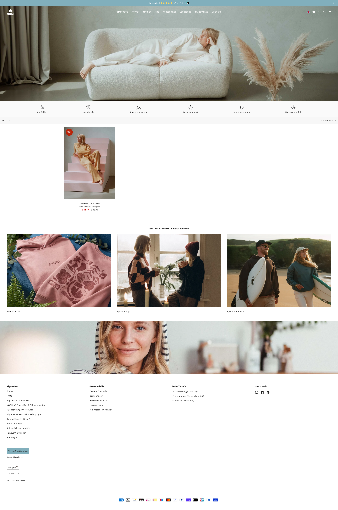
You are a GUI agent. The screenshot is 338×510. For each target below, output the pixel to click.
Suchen (10, 391)
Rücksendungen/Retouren (20, 409)
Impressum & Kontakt (18, 400)
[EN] (308, 12)
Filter (5, 120)
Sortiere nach (327, 120)
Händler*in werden (16, 433)
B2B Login (12, 437)
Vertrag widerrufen (18, 451)
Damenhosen (96, 396)
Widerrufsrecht (14, 423)
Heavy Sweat (13, 312)
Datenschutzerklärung (18, 419)
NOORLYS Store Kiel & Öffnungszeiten (26, 405)
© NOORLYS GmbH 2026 (16, 480)
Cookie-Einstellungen (16, 457)
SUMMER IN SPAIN (235, 312)
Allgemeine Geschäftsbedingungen (24, 414)
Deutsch (13, 473)
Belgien (12, 467)
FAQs (9, 396)
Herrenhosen (96, 405)
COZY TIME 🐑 (123, 312)
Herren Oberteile (98, 400)
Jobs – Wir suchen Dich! (19, 428)
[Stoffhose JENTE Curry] (112, 130)
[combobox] (308, 12)
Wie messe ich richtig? (101, 409)
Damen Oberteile (98, 391)
